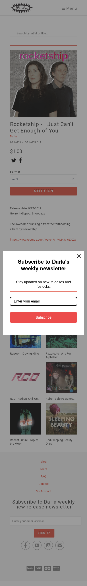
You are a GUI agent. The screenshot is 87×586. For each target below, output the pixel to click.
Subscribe (43, 317)
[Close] (79, 256)
